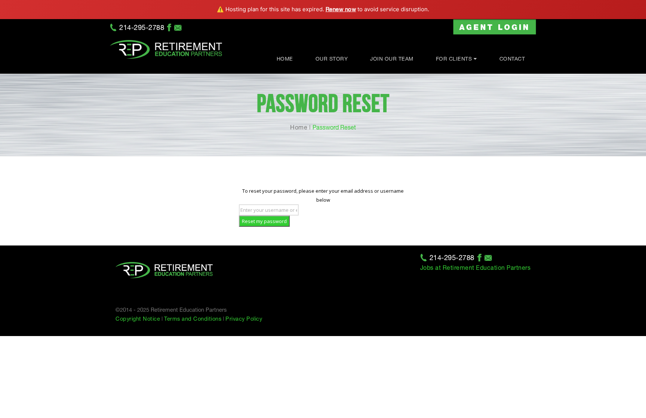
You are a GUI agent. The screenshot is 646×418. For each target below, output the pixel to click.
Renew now (341, 9)
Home (298, 127)
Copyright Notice (138, 318)
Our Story (332, 59)
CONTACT (512, 59)
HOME (285, 59)
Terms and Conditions (192, 318)
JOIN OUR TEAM (391, 59)
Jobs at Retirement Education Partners (475, 267)
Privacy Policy (243, 318)
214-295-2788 (141, 27)
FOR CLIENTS (454, 59)
